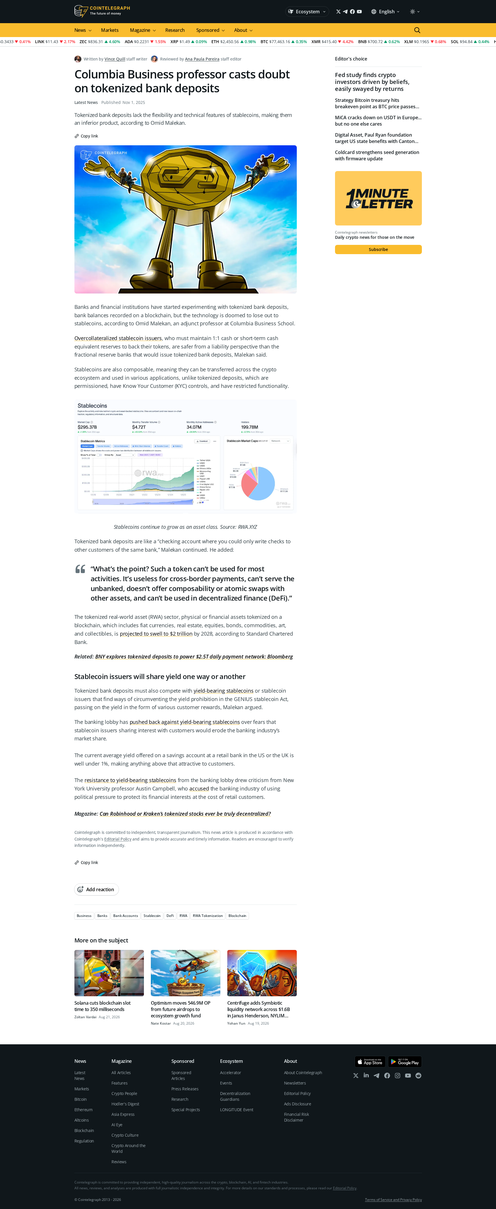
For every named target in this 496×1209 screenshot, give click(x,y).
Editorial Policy (117, 839)
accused (199, 788)
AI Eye (116, 1124)
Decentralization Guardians (235, 1096)
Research (175, 30)
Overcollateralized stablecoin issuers (118, 338)
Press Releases (185, 1088)
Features (119, 1083)
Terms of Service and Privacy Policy (393, 1199)
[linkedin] (366, 1077)
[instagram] (397, 1077)
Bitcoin (80, 1099)
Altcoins (81, 1120)
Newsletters (295, 1083)
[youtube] (408, 1077)
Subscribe (378, 249)
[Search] (417, 30)
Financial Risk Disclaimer (296, 1117)
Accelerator (230, 1072)
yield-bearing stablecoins (224, 690)
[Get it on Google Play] (405, 1061)
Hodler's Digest (125, 1104)
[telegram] (376, 1077)
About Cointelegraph (303, 1072)
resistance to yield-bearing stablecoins (130, 780)
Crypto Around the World (128, 1148)
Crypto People (124, 1093)
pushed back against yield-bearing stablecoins (185, 721)
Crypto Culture (124, 1135)
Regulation (84, 1141)
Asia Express (123, 1114)
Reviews (119, 1161)
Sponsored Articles (181, 1075)
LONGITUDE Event (236, 1109)
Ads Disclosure (297, 1104)
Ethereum (83, 1109)
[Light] (414, 11)
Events (226, 1083)
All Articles (121, 1072)
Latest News (86, 102)
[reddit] (418, 1077)
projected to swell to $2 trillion (156, 633)
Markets (109, 30)
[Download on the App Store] (370, 1061)
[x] (355, 1077)
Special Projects (185, 1109)
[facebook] (387, 1077)
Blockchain (84, 1130)
